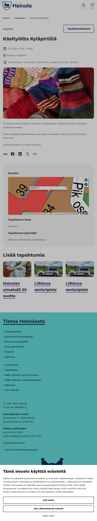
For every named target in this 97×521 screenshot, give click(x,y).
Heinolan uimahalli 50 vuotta (15, 289)
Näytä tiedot (48, 516)
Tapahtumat (19, 18)
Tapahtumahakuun (78, 28)
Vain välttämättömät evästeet (48, 508)
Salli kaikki (48, 500)
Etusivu (6, 18)
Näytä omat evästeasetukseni (21, 449)
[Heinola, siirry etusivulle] (16, 6)
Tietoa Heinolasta (24, 321)
